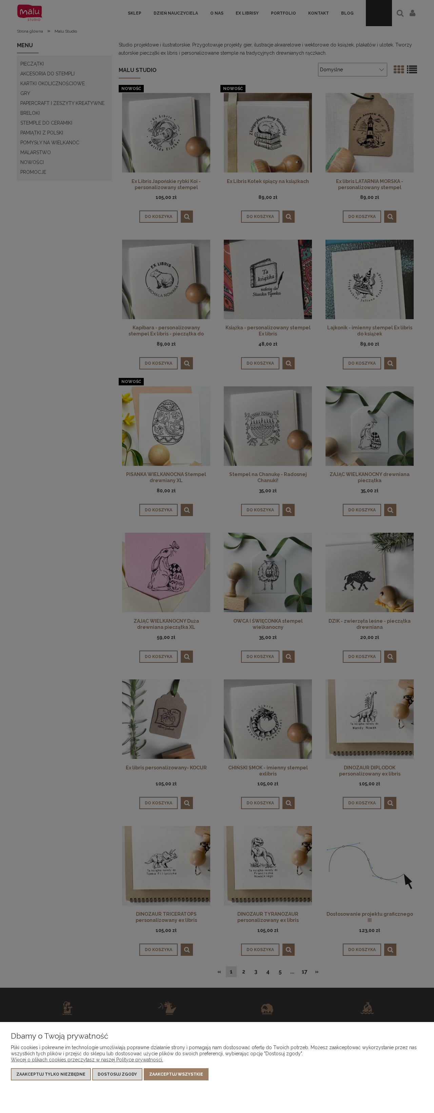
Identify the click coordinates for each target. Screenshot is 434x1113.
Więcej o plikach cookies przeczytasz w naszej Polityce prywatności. (87, 1059)
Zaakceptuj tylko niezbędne (50, 1074)
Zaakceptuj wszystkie (176, 1074)
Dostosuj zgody (117, 1074)
